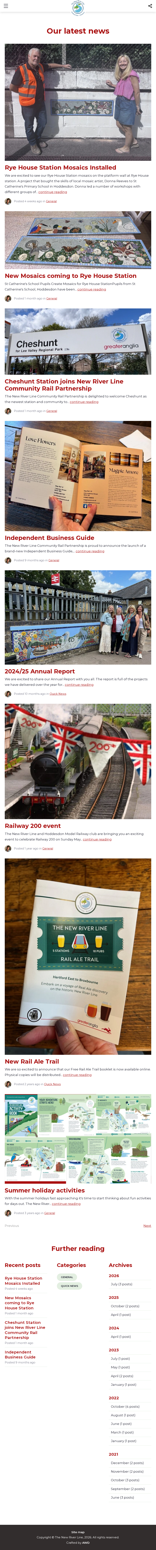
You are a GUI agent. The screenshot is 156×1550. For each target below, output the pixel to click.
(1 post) (121, 1315)
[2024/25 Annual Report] (78, 617)
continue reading (52, 192)
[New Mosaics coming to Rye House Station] (78, 240)
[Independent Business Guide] (78, 476)
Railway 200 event (33, 825)
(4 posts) (125, 1406)
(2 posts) (125, 1306)
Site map (77, 1532)
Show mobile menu (6, 6)
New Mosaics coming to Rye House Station (71, 275)
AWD (86, 1542)
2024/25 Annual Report (40, 671)
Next (147, 1226)
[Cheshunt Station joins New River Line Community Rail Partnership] (78, 341)
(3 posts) (121, 1284)
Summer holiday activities (45, 1190)
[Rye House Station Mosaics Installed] (78, 102)
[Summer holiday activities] (78, 1139)
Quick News (58, 694)
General (51, 201)
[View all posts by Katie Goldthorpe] (9, 201)
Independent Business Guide (49, 537)
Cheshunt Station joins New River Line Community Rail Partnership (64, 385)
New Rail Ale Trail (32, 1061)
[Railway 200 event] (78, 761)
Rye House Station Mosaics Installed (60, 167)
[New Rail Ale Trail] (78, 956)
